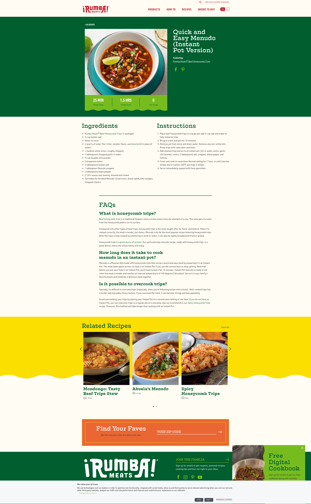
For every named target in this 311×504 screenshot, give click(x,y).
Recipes (187, 9)
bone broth (136, 144)
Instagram (185, 477)
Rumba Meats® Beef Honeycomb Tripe (191, 61)
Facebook (178, 477)
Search (220, 432)
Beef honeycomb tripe (110, 219)
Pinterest (192, 477)
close (302, 448)
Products (154, 9)
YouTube (200, 477)
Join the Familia (190, 459)
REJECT (208, 500)
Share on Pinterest (183, 69)
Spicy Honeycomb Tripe (199, 302)
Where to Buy (206, 9)
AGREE (199, 500)
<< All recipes (90, 24)
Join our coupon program (217, 2)
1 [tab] (153, 406)
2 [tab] (156, 406)
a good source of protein (130, 242)
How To (171, 9)
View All (225, 327)
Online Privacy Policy (88, 493)
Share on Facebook (175, 69)
